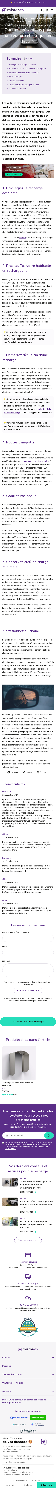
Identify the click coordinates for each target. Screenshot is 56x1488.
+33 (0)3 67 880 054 (28, 1305)
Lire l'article (26, 1192)
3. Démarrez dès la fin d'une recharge (23, 73)
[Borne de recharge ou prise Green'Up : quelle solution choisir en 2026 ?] (10, 1221)
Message (6, 961)
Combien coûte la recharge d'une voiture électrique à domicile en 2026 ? (36, 1204)
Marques (6, 1366)
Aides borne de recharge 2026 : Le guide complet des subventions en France (36, 1184)
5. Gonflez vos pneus (15, 81)
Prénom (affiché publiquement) (16, 932)
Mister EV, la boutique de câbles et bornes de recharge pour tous (24, 1401)
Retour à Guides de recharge (29, 1021)
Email (4, 947)
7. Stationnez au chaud (16, 89)
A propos (6, 1391)
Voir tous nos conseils (28, 1240)
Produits (6, 1357)
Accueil (7, 18)
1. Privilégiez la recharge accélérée (21, 65)
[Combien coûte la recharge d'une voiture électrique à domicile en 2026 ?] (10, 1202)
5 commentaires (19, 25)
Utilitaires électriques (12, 1383)
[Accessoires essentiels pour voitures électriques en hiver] (28, 177)
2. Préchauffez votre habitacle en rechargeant (26, 69)
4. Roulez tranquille (15, 77)
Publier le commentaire (28, 990)
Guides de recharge (19, 18)
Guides (8, 25)
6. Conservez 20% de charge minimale (23, 85)
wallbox (22, 237)
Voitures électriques (12, 1374)
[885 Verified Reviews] (28, 1338)
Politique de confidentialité (41, 999)
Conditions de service (19, 1001)
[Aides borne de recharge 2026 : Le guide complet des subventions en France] (10, 1182)
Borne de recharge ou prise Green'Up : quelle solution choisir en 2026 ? (36, 1224)
